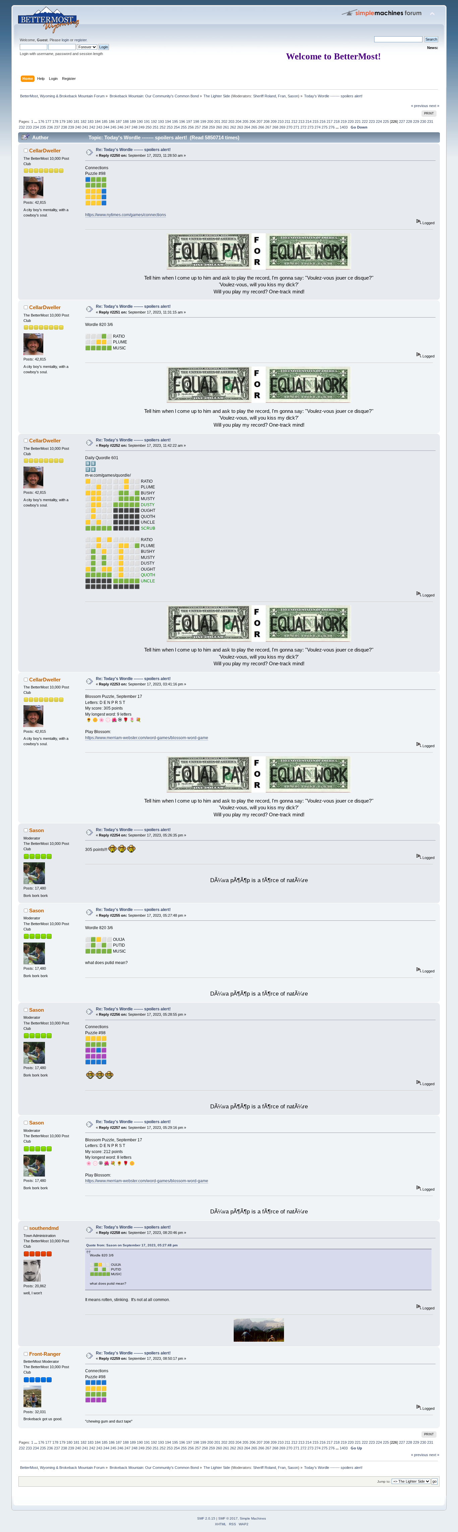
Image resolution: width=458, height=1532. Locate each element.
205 (245, 121)
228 (409, 121)
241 (85, 127)
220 (351, 121)
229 (416, 121)
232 (22, 127)
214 (308, 121)
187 (119, 121)
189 (133, 121)
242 (92, 127)
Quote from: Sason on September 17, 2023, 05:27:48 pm (132, 1245)
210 (281, 121)
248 (134, 127)
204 (238, 121)
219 (344, 121)
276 (332, 127)
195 (175, 121)
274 (317, 127)
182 (83, 121)
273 (310, 127)
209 (274, 121)
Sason (293, 96)
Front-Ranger (45, 1354)
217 (330, 121)
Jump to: (384, 1481)
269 (282, 127)
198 (196, 121)
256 (191, 127)
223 (372, 121)
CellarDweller (45, 150)
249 (141, 127)
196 (182, 121)
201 (217, 121)
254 (177, 127)
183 (91, 121)
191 (147, 121)
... (36, 121)
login (65, 40)
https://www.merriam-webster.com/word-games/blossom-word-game (146, 737)
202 (224, 121)
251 (156, 127)
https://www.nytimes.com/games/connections (125, 214)
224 (379, 121)
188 (126, 121)
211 (287, 121)
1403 (344, 127)
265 (254, 127)
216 (323, 121)
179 (62, 121)
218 (337, 121)
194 (168, 121)
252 (163, 127)
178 (55, 121)
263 (240, 127)
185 (105, 121)
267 (268, 127)
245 (113, 127)
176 (41, 121)
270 (289, 127)
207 (259, 121)
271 (296, 127)
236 (50, 127)
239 (71, 127)
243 (99, 127)
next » (434, 106)
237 (57, 127)
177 (48, 121)
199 (203, 121)
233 (29, 127)
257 (198, 127)
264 (247, 127)
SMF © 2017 (228, 1518)
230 (423, 121)
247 (127, 127)
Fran (282, 96)
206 (252, 121)
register (80, 40)
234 (36, 127)
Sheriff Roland (264, 96)
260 (219, 127)
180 (69, 121)
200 (210, 121)
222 (365, 121)
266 (261, 127)
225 (386, 121)
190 (140, 121)
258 (205, 127)
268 (275, 127)
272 (303, 127)
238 (64, 127)
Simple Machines (253, 1518)
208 (267, 121)
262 (233, 127)
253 (170, 127)
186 (112, 121)
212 (294, 121)
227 (402, 121)
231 (430, 121)
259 (212, 127)
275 (325, 127)
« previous (419, 106)
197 (189, 121)
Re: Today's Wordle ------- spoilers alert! (133, 149)
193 (161, 121)
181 (76, 121)
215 (315, 121)
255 (184, 127)
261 (226, 127)
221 (358, 121)
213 (301, 121)
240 (78, 127)
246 (120, 127)
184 (98, 121)
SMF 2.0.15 (206, 1518)
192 (154, 121)
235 (43, 127)
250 (149, 127)
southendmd (44, 1228)
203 (231, 121)
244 (106, 127)
